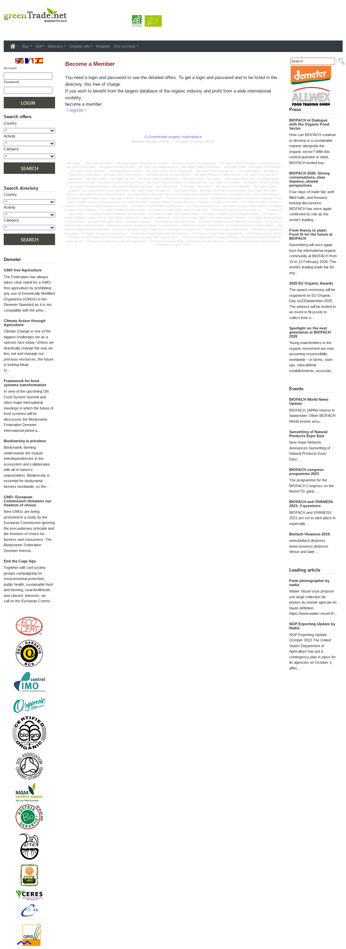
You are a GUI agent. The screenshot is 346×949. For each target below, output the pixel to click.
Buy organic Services (266, 194)
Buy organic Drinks (167, 186)
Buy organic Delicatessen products (89, 186)
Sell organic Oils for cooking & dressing (168, 174)
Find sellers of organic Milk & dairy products (173, 213)
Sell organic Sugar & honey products (158, 178)
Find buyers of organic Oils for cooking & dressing (209, 237)
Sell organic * (74, 163)
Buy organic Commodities (225, 182)
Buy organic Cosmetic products (261, 182)
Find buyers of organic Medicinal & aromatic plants (95, 237)
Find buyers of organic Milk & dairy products (152, 237)
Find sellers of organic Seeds (189, 217)
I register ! (76, 110)
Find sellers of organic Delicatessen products (102, 206)
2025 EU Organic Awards (311, 283)
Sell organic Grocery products (125, 171)
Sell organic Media (249, 171)
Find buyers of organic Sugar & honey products (252, 241)
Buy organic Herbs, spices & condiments (105, 190)
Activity (10, 207)
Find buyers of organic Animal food (175, 221)
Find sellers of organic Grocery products (123, 209)
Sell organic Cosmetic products (117, 166)
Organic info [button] (80, 46)
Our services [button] (124, 46)
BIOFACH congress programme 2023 (306, 472)
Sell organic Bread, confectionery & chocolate (142, 163)
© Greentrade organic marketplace (173, 137)
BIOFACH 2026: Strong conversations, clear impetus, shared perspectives (309, 179)
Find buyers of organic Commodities (202, 225)
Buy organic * (215, 178)
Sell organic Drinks (235, 166)
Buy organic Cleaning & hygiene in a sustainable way (177, 182)
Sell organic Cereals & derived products (193, 163)
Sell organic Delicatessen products (158, 166)
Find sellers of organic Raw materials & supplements (139, 217)
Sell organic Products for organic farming (217, 174)
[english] (19, 60)
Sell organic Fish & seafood (264, 166)
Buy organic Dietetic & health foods (132, 186)
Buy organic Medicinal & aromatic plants (223, 190)
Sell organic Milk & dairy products (123, 174)
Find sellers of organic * (149, 198)
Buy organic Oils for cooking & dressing (101, 194)
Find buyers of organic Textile (173, 244)
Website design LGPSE (150, 141)
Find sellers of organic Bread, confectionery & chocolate (241, 198)
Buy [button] (25, 46)
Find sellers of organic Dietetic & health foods (156, 206)
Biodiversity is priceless (25, 441)
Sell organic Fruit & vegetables (87, 171)
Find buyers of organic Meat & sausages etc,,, (218, 233)
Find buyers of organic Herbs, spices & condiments (160, 233)
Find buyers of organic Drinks (184, 229)
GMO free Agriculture (23, 270)
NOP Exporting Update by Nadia (312, 626)
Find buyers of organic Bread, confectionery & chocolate (230, 221)
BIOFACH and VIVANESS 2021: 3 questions (311, 504)
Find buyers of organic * (138, 221)
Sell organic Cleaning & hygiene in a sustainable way (249, 163)
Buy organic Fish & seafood (196, 186)
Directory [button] (55, 46)
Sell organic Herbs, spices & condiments (169, 171)
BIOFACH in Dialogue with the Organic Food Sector (309, 124)
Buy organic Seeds (240, 194)
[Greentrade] (5, 31)
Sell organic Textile (193, 178)
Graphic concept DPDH (195, 141)
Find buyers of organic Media (264, 233)
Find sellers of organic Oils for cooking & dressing (230, 213)
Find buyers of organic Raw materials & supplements (116, 241)
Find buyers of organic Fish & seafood (226, 229)
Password (11, 82)
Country (10, 123)
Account (10, 68)
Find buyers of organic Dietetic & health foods (138, 229)
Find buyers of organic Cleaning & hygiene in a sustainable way (142, 225)
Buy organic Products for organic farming (151, 194)
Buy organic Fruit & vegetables (233, 186)
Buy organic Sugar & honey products (87, 198)
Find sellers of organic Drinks (203, 206)
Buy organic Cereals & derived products (121, 182)
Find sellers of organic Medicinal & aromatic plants (116, 213)
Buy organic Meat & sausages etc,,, (152, 190)
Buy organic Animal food (240, 178)
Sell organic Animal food (99, 163)
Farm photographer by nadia (309, 583)
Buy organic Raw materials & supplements (202, 194)
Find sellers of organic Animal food (186, 198)
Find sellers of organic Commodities (218, 202)
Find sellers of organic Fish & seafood (244, 206)
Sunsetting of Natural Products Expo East (308, 434)
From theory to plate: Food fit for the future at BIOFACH (310, 234)
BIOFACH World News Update (308, 401)
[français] (29, 60)
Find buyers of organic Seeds (166, 241)
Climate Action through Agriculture (25, 323)
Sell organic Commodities (81, 166)
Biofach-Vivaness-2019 (309, 534)
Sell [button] (38, 46)
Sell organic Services (122, 178)
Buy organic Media (185, 190)
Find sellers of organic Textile (105, 221)
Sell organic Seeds (96, 178)
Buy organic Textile (122, 198)
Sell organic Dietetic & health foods (201, 166)
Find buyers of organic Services (205, 241)
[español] (39, 60)
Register (103, 46)
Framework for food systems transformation (25, 383)
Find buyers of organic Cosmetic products (250, 225)
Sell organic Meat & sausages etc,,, (216, 171)
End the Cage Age (20, 561)
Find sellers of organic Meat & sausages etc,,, (237, 209)
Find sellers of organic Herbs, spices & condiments (178, 209)
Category (11, 149)
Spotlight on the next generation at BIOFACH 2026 (310, 332)
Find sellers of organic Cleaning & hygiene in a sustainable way (158, 202)
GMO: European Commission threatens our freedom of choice (27, 501)
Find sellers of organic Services (227, 217)
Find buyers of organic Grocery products (105, 233)
